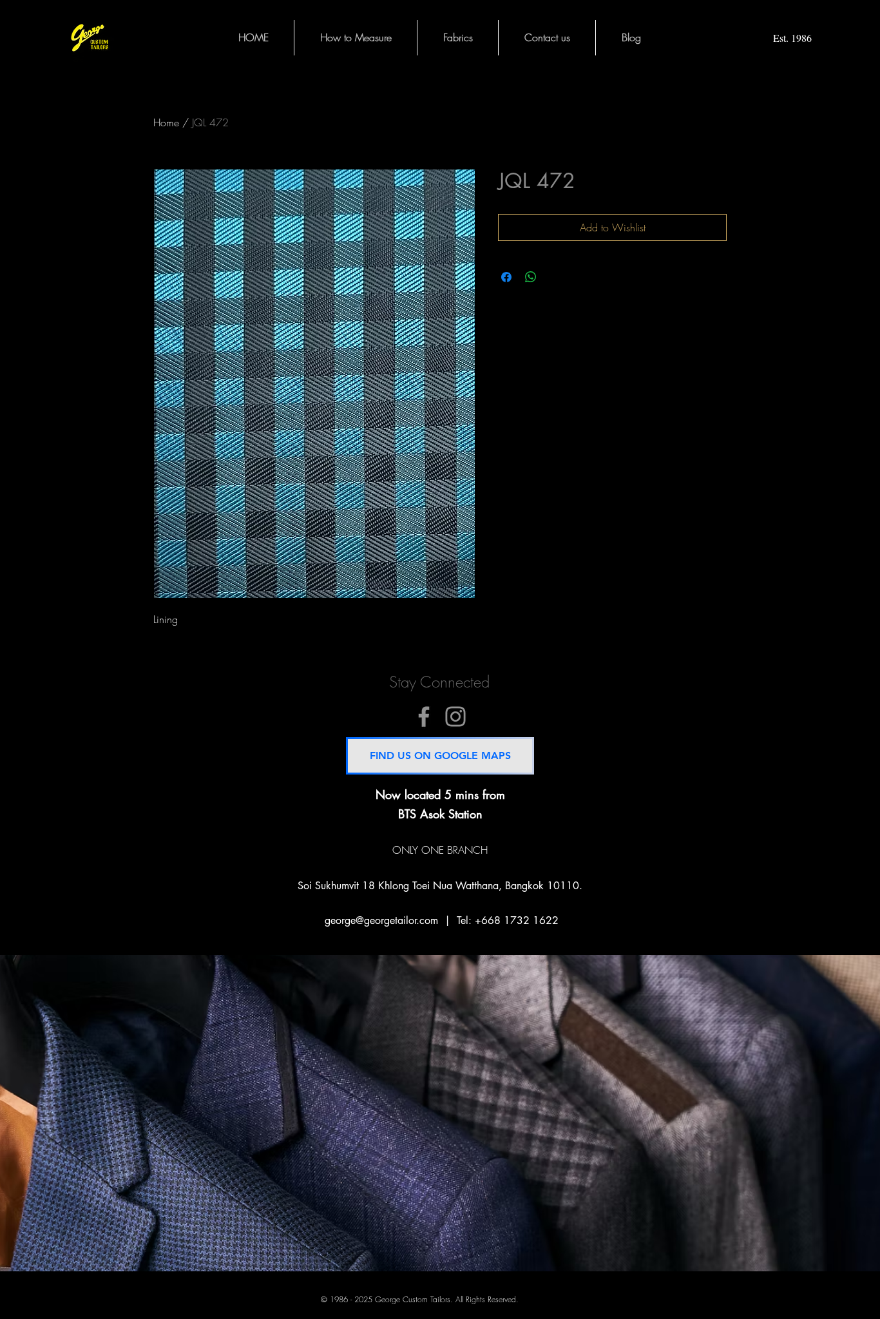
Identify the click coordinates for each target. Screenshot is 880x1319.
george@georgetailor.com (381, 920)
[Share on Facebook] (506, 277)
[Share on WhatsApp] (531, 277)
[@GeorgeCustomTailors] (423, 716)
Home (166, 122)
